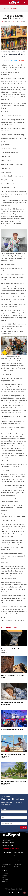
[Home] (1, 8)
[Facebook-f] (9, 892)
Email (2, 820)
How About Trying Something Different (13, 729)
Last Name (3, 815)
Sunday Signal (14, 8)
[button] (3, 2)
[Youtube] (18, 892)
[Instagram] (15, 892)
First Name (3, 809)
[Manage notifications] (24, 893)
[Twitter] (12, 892)
